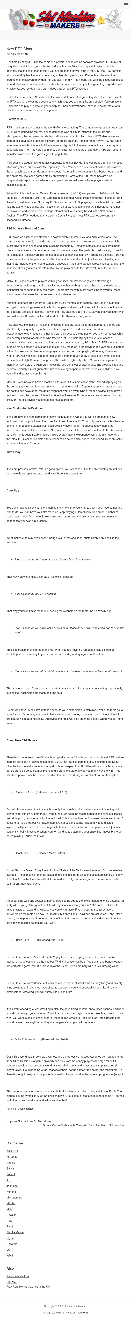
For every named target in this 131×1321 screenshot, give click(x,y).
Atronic (10, 1163)
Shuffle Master (15, 1232)
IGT (8, 1180)
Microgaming (14, 1197)
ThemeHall (82, 1312)
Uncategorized (26, 1108)
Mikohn (10, 1203)
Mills (9, 1209)
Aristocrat (12, 1151)
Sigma (10, 1238)
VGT (9, 1250)
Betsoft (10, 1174)
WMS (9, 1255)
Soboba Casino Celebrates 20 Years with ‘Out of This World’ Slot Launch (84, 1125)
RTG (9, 1221)
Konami (11, 1192)
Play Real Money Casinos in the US (28, 1286)
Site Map (11, 1282)
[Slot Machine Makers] (65, 27)
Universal (12, 1244)
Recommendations (17, 1276)
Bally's (10, 1168)
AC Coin (11, 1157)
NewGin (11, 1215)
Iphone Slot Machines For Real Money (28, 1121)
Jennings (12, 1186)
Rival (9, 1226)
